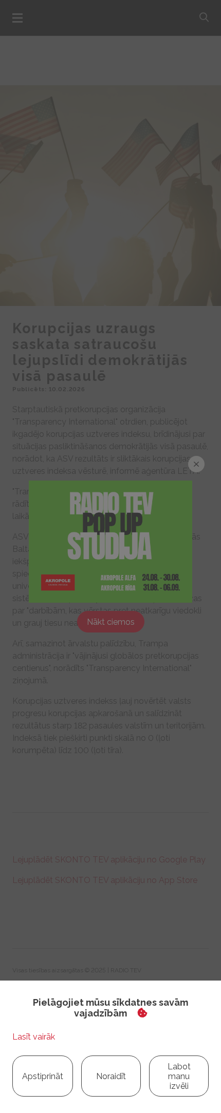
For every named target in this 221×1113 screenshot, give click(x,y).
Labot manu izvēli (179, 1076)
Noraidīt (111, 1076)
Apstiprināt (42, 1076)
